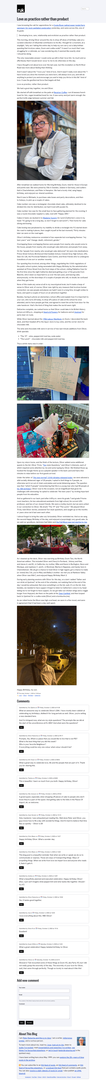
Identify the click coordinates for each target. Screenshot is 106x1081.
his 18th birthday (24, 488)
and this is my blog (37, 1038)
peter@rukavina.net (67, 1050)
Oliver (25, 695)
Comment (22, 1004)
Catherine (37, 695)
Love (20, 695)
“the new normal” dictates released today (52, 477)
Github (79, 1077)
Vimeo (39, 1077)
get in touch (53, 1050)
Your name (22, 987)
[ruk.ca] (53, 8)
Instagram (28, 1077)
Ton (44, 465)
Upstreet (77, 312)
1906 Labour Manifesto (52, 319)
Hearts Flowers (50, 312)
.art (69, 1077)
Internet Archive (61, 1077)
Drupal (74, 1077)
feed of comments (68, 1065)
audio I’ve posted (26, 1047)
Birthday (30, 695)
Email (20, 995)
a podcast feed (53, 1068)
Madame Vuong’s (50, 218)
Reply (21, 727)
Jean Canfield (64, 593)
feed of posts (48, 1065)
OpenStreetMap (51, 1077)
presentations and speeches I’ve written (54, 1047)
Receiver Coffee (60, 92)
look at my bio (58, 1045)
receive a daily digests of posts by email (46, 1070)
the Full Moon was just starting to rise (71, 522)
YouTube (34, 1077)
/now (49, 1045)
